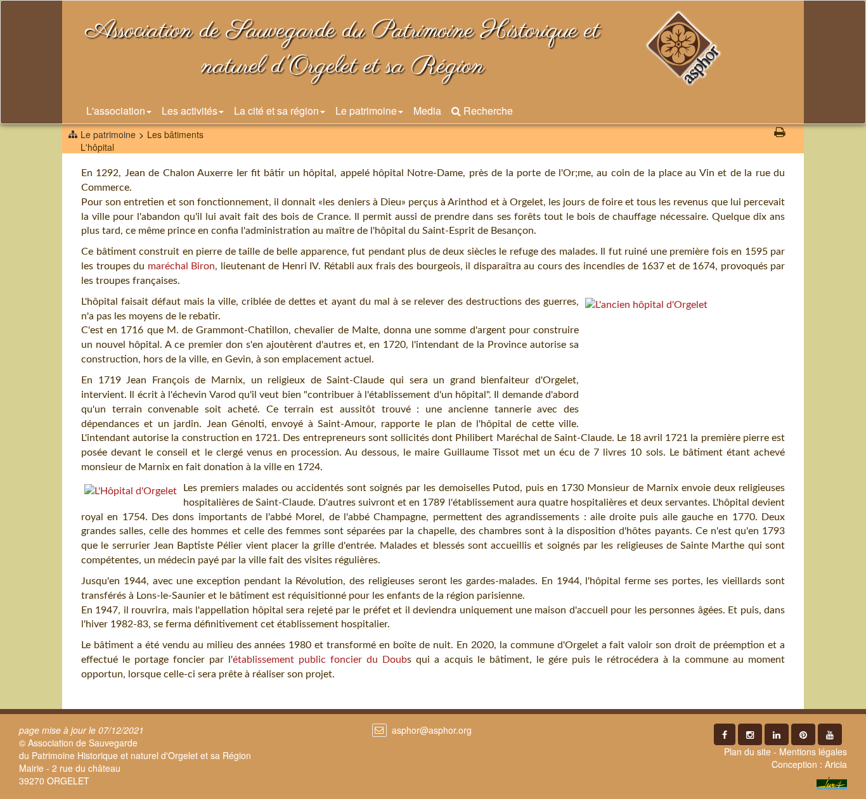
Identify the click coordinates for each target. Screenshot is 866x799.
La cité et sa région (276, 110)
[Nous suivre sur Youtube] (830, 734)
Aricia (836, 764)
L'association (115, 110)
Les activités (189, 110)
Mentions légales (813, 751)
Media (427, 110)
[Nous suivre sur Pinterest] (803, 734)
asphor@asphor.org (432, 730)
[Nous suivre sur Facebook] (724, 734)
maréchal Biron (182, 266)
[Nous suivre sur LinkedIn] (777, 734)
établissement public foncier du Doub (320, 660)
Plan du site (747, 751)
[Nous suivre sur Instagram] (750, 734)
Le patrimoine (366, 110)
